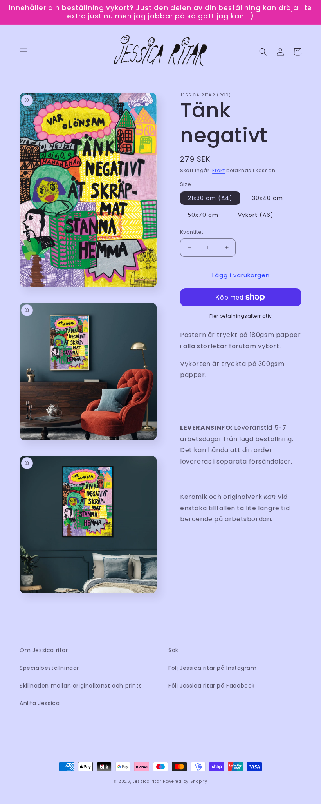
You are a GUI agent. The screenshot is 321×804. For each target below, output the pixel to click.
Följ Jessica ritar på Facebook (211, 685)
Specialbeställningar (49, 668)
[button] (23, 51)
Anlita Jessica (40, 703)
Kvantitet (192, 232)
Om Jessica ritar (44, 650)
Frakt (218, 170)
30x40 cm (267, 198)
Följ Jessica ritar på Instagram (212, 668)
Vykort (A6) (256, 215)
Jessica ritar (147, 781)
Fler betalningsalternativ (240, 316)
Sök (173, 650)
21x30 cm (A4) (210, 198)
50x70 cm (203, 215)
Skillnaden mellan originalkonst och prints (81, 685)
